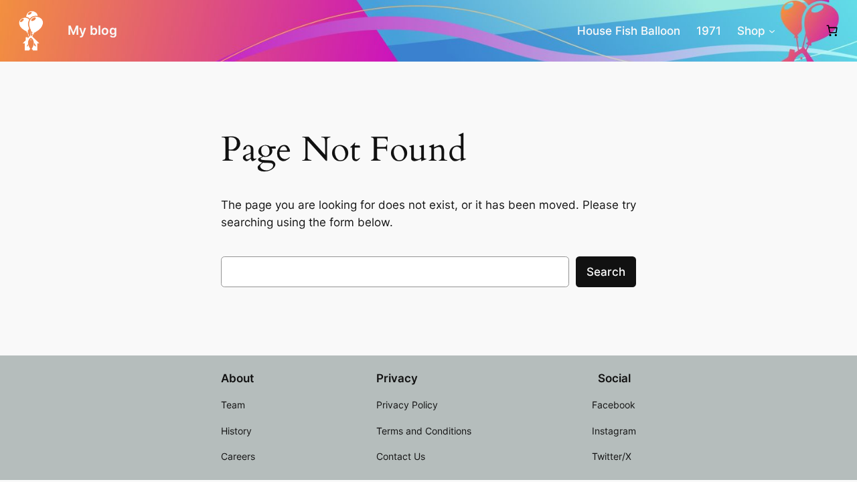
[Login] (799, 31)
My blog (92, 30)
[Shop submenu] (772, 30)
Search (606, 271)
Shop (751, 30)
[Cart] (831, 31)
